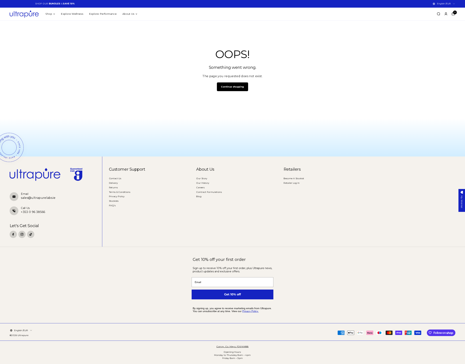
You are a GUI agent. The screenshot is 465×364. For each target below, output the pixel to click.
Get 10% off (232, 294)
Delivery (113, 183)
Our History (202, 183)
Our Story (201, 178)
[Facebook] (13, 234)
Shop (48, 13)
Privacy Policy (117, 196)
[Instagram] (22, 234)
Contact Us (115, 178)
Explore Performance (103, 13)
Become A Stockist (294, 178)
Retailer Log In (292, 183)
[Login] (446, 14)
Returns (113, 187)
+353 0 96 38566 (33, 212)
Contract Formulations (209, 192)
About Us (128, 13)
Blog (198, 196)
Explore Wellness (72, 13)
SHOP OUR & (55, 3)
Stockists (114, 201)
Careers (200, 187)
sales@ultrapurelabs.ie (38, 198)
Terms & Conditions (119, 192)
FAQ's (112, 205)
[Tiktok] (30, 234)
